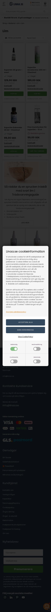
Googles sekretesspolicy (16, 312)
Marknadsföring (37, 344)
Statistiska (36, 357)
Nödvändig (13, 344)
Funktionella (14, 357)
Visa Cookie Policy (25, 336)
